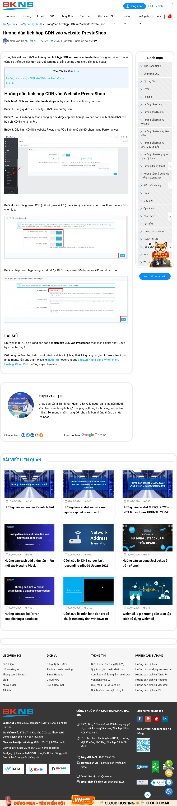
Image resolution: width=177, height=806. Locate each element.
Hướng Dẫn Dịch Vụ (153, 112)
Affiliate (7, 690)
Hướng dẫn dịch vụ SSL (148, 690)
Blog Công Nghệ (152, 66)
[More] (41, 435)
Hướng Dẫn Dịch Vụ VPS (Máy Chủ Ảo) (152, 144)
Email (40, 16)
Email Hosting (55, 674)
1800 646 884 (106, 762)
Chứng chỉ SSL (151, 73)
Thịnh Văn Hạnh (18, 41)
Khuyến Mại (9, 685)
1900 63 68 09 (107, 757)
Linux (146, 193)
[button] (158, 783)
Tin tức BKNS (150, 239)
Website (103, 16)
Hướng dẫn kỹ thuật (30, 24)
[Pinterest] (148, 719)
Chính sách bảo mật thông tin (108, 690)
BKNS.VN (53, 359)
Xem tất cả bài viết (155, 276)
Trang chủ (9, 24)
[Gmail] (37, 435)
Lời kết (10, 83)
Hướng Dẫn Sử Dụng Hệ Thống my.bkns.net (155, 175)
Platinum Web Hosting (60, 669)
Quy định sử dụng (12, 757)
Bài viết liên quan (22, 460)
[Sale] (169, 16)
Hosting (26, 16)
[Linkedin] (32, 435)
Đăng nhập (136, 6)
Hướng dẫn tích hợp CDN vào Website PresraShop (35, 78)
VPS (52, 16)
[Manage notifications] (7, 798)
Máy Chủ (67, 16)
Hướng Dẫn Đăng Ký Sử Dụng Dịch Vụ (155, 156)
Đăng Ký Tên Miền (57, 664)
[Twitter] (28, 435)
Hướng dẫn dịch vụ (146, 664)
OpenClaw (149, 208)
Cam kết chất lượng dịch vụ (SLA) (110, 674)
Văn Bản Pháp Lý (100, 679)
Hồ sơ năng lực (11, 669)
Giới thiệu (8, 664)
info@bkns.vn (104, 776)
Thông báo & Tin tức (154, 231)
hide (76, 71)
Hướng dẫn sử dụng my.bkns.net (153, 669)
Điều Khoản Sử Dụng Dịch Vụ (107, 664)
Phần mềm (85, 16)
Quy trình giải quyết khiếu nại (107, 669)
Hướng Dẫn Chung (153, 104)
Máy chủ (148, 200)
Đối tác (127, 16)
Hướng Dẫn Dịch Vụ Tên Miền (155, 133)
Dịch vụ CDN (150, 81)
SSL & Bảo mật (55, 685)
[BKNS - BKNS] (18, 5)
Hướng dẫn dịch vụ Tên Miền (151, 674)
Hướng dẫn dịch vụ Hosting (151, 679)
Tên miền (10, 16)
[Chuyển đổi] (170, 166)
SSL (113, 16)
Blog (5, 679)
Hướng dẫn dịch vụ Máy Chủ (151, 685)
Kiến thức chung (152, 185)
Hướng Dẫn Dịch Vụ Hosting (152, 121)
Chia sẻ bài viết (84, 41)
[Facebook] (23, 435)
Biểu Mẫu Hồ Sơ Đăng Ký (105, 685)
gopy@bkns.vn (116, 781)
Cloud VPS (53, 679)
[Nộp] (152, 6)
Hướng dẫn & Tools (149, 16)
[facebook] (140, 719)
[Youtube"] (156, 719)
